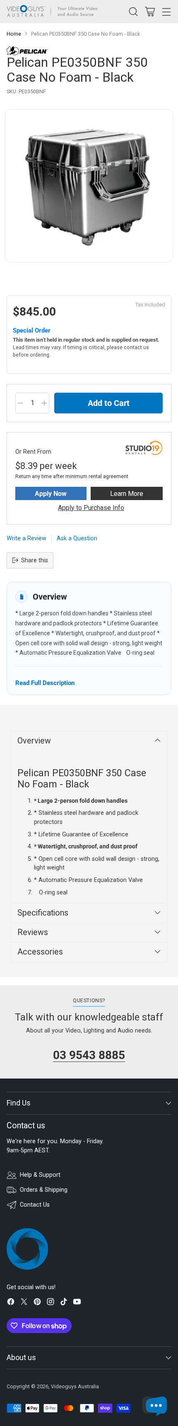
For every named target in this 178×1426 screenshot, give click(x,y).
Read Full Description (45, 682)
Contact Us (35, 1204)
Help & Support (40, 1174)
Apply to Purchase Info (91, 508)
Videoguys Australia (75, 1386)
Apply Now (51, 494)
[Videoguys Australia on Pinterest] (37, 1303)
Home (14, 34)
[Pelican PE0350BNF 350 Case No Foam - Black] (89, 185)
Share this (34, 560)
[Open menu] (166, 11)
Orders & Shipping (43, 1189)
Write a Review (26, 538)
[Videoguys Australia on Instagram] (50, 1303)
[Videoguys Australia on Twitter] (24, 1303)
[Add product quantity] (44, 403)
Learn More (126, 494)
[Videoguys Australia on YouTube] (77, 1303)
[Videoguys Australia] (54, 12)
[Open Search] (133, 11)
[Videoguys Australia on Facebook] (11, 1303)
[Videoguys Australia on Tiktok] (64, 1303)
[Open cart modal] (149, 11)
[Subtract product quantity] (20, 403)
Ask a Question (77, 538)
